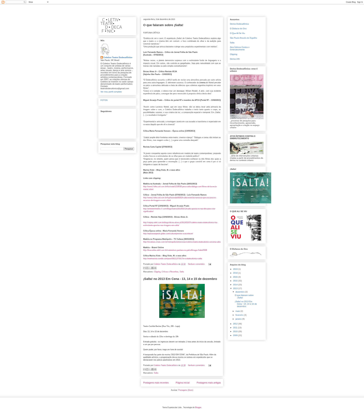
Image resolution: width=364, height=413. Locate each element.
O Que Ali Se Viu (237, 33)
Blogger (198, 407)
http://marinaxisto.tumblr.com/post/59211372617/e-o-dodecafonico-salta (172, 258)
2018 (235, 273)
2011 (235, 327)
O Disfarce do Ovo (238, 28)
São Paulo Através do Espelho (243, 38)
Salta (182, 272)
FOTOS (104, 100)
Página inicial (183, 382)
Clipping (157, 272)
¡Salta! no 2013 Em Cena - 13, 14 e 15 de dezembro (180, 279)
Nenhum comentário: (197, 264)
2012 (235, 324)
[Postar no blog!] (147, 268)
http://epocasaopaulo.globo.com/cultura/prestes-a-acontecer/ (168, 233)
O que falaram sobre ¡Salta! (163, 25)
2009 (235, 335)
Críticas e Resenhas (170, 272)
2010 (235, 331)
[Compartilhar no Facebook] (152, 268)
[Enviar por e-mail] (144, 268)
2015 (235, 281)
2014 (235, 284)
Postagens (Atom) (185, 390)
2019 (235, 269)
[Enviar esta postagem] (209, 264)
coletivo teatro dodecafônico (118, 9)
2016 (235, 277)
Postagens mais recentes (156, 382)
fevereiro (239, 315)
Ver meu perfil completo (111, 92)
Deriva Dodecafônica (239, 24)
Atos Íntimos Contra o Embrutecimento (239, 48)
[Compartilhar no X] (149, 268)
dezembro (240, 292)
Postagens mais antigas (209, 382)
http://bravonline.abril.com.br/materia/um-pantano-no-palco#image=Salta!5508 (175, 250)
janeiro (238, 319)
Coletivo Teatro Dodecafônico (117, 57)
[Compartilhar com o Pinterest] (155, 268)
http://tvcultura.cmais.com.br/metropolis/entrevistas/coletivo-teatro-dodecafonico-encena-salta (182, 242)
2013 (235, 288)
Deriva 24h (235, 59)
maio (237, 311)
